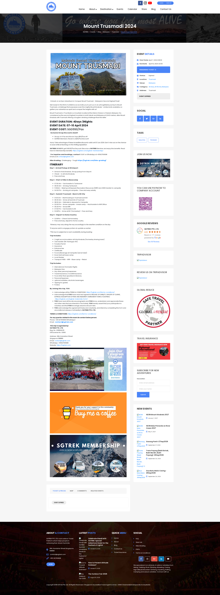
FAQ (137, 539)
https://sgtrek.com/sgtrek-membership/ (88, 151)
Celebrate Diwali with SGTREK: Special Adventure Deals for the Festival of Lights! (98, 541)
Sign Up (168, 3)
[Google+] (154, 558)
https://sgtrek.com (64, 345)
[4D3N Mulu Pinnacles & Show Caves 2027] (141, 431)
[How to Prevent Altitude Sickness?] (83, 566)
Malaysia (152, 83)
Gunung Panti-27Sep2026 (157, 441)
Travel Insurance (120, 552)
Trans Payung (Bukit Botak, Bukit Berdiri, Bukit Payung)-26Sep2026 (157, 452)
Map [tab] (71, 491)
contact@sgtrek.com (66, 157)
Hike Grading (140, 546)
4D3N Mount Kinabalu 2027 (157, 414)
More (51, 564)
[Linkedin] (161, 558)
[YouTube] (150, 3)
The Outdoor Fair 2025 (97, 574)
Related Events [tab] (97, 491)
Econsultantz (145, 585)
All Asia (151, 87)
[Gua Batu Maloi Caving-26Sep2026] (141, 474)
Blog (115, 545)
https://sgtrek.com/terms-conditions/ (100, 292)
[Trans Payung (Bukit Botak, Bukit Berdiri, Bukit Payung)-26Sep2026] (141, 458)
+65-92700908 (55, 558)
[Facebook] (140, 3)
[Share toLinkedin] (160, 119)
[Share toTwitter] (147, 119)
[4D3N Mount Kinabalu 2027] (141, 418)
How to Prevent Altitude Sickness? (98, 564)
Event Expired (59, 502)
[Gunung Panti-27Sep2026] (141, 444)
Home (116, 538)
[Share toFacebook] (140, 119)
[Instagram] (145, 3)
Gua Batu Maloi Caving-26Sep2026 (156, 472)
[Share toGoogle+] (153, 119)
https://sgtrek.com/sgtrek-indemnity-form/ (71, 299)
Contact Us (118, 549)
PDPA (138, 549)
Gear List (139, 542)
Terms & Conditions (143, 553)
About (116, 542)
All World (158, 87)
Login (161, 3)
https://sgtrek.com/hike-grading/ (92, 160)
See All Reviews (153, 241)
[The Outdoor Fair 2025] (83, 576)
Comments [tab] (82, 491)
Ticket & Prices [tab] (59, 491)
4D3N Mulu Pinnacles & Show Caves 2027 (158, 427)
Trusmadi (152, 79)
